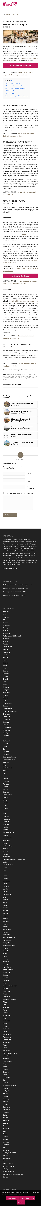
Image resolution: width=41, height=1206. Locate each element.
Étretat (5, 776)
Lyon (4, 897)
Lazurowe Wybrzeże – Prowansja (14, 859)
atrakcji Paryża (22, 548)
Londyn (5, 884)
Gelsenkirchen (7, 795)
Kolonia (5, 851)
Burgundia (6, 692)
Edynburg (6, 762)
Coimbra (6, 722)
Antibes (5, 631)
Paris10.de (24, 588)
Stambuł (6, 1083)
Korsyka (5, 854)
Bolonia (5, 671)
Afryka (5, 614)
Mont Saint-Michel (9, 937)
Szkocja (5, 1104)
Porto (5, 1010)
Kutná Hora (6, 857)
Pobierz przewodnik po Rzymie (21, 66)
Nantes (5, 948)
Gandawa (6, 792)
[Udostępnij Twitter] (13, 390)
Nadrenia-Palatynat (9, 945)
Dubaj (5, 746)
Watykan (6, 1145)
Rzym (18, 14)
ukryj (11, 80)
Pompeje (6, 1007)
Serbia (5, 1067)
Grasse (5, 803)
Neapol (5, 951)
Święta (5, 379)
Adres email (29, 480)
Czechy (5, 733)
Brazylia (5, 676)
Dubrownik (6, 752)
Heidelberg (6, 819)
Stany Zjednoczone (9, 1085)
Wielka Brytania (8, 1163)
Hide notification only (27, 1198)
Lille (4, 870)
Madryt (5, 902)
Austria (5, 641)
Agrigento (6, 617)
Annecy (5, 628)
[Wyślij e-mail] (27, 390)
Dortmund (6, 741)
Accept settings (12, 1198)
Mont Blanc (6, 935)
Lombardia (6, 881)
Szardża (5, 1102)
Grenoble (6, 805)
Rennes (5, 1026)
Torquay (5, 1123)
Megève (5, 916)
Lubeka (5, 889)
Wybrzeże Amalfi (8, 1166)
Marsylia (5, 910)
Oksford (5, 978)
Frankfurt (6, 789)
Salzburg (6, 1058)
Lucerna (5, 892)
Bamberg (6, 649)
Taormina (6, 1118)
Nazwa (29, 473)
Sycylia (5, 1093)
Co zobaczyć (26, 375)
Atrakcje (10, 375)
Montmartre (7, 940)
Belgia (5, 660)
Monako (5, 932)
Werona (5, 1155)
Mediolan (6, 913)
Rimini (5, 1032)
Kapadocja (6, 843)
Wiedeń (5, 1161)
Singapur (6, 1072)
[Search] (32, 4)
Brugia (5, 684)
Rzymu (28, 46)
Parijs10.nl (23, 595)
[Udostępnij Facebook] (6, 390)
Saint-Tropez (7, 1056)
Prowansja (6, 1021)
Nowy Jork (6, 972)
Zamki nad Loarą (8, 1172)
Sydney (5, 1096)
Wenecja (6, 1150)
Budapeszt (6, 690)
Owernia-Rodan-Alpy (10, 986)
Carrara (5, 706)
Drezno (5, 744)
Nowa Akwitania (8, 970)
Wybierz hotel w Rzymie (20, 276)
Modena (5, 927)
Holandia (6, 824)
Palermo (6, 988)
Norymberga (7, 967)
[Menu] (35, 4)
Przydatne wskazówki (20, 376)
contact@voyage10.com (10, 568)
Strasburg (6, 1088)
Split (4, 1080)
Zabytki (23, 378)
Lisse (5, 875)
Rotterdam (6, 1042)
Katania (5, 849)
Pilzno (5, 1002)
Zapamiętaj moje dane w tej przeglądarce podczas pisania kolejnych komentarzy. (19, 494)
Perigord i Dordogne (9, 999)
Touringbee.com (27, 585)
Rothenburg (7, 1040)
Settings (20, 1202)
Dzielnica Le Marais (9, 757)
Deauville (6, 735)
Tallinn (5, 1115)
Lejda (5, 862)
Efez (4, 765)
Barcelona (6, 652)
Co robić (18, 375)
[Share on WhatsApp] (20, 390)
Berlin (5, 665)
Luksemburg (7, 894)
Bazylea (5, 655)
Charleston (6, 714)
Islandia (5, 835)
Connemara (7, 727)
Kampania (6, 840)
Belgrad (5, 663)
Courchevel (6, 730)
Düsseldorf (6, 754)
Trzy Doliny (6, 1128)
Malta (5, 905)
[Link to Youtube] (34, 390)
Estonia (5, 770)
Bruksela (6, 687)
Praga (5, 1018)
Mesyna (5, 924)
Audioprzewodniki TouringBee (12, 636)
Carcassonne (7, 703)
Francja (5, 787)
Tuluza (5, 1131)
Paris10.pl (23, 592)
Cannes (5, 698)
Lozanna (6, 886)
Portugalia (6, 1015)
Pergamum (6, 997)
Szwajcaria (6, 1110)
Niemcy (5, 959)
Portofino (6, 1013)
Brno (4, 682)
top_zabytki (31, 378)
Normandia (6, 962)
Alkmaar (5, 620)
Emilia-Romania (8, 768)
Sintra (5, 1075)
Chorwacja (6, 719)
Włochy (13, 14)
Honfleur (6, 827)
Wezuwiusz (7, 1158)
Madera (5, 900)
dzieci (24, 234)
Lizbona (5, 878)
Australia (6, 639)
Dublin (5, 749)
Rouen (5, 1045)
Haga (4, 814)
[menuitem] (32, 4)
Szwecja (6, 1112)
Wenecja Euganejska (9, 1153)
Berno (5, 668)
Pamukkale (6, 991)
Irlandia (5, 830)
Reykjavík (6, 1029)
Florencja (6, 784)
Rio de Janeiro (7, 1034)
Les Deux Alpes (8, 865)
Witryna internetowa (30, 487)
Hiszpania (6, 822)
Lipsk (4, 873)
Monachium (7, 929)
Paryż (5, 994)
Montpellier (6, 943)
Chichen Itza (7, 717)
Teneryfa (6, 1120)
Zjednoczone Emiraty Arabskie (13, 1174)
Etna (4, 773)
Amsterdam (7, 625)
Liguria (5, 867)
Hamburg (6, 816)
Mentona (6, 921)
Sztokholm (6, 1107)
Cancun (5, 695)
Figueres (6, 781)
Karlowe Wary (7, 846)
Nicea (5, 956)
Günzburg (6, 808)
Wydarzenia (15, 378)
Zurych (5, 1177)
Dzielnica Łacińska (9, 760)
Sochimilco (6, 1077)
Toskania (6, 1126)
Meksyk (5, 919)
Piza (4, 1005)
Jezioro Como (8, 838)
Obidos (5, 975)
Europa (7, 14)
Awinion (5, 644)
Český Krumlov (8, 709)
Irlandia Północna (8, 832)
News (5, 953)
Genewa (5, 797)
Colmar (5, 725)
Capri (4, 700)
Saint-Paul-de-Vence (10, 1053)
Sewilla (5, 1069)
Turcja (5, 1134)
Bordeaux (6, 674)
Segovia (5, 1064)
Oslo (4, 983)
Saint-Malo (6, 1050)
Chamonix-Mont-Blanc (10, 711)
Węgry (5, 1147)
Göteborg (6, 800)
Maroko (5, 908)
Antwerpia (6, 633)
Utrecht (5, 1137)
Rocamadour (7, 1037)
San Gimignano (8, 1061)
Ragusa (5, 1023)
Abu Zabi (6, 612)
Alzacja (5, 622)
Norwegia (6, 964)
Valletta (5, 1139)
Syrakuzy (6, 1099)
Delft (4, 738)
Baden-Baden (7, 647)
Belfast (5, 657)
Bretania (5, 679)
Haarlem (6, 811)
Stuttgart (6, 1091)
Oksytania (6, 980)
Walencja (6, 1142)
